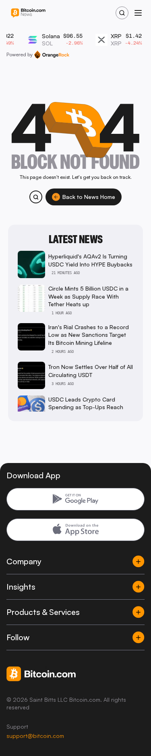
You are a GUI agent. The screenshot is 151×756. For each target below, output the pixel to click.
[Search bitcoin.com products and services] (35, 197)
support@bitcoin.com (35, 735)
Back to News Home (88, 196)
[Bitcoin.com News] (28, 13)
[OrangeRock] (51, 55)
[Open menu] (138, 12)
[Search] (122, 12)
